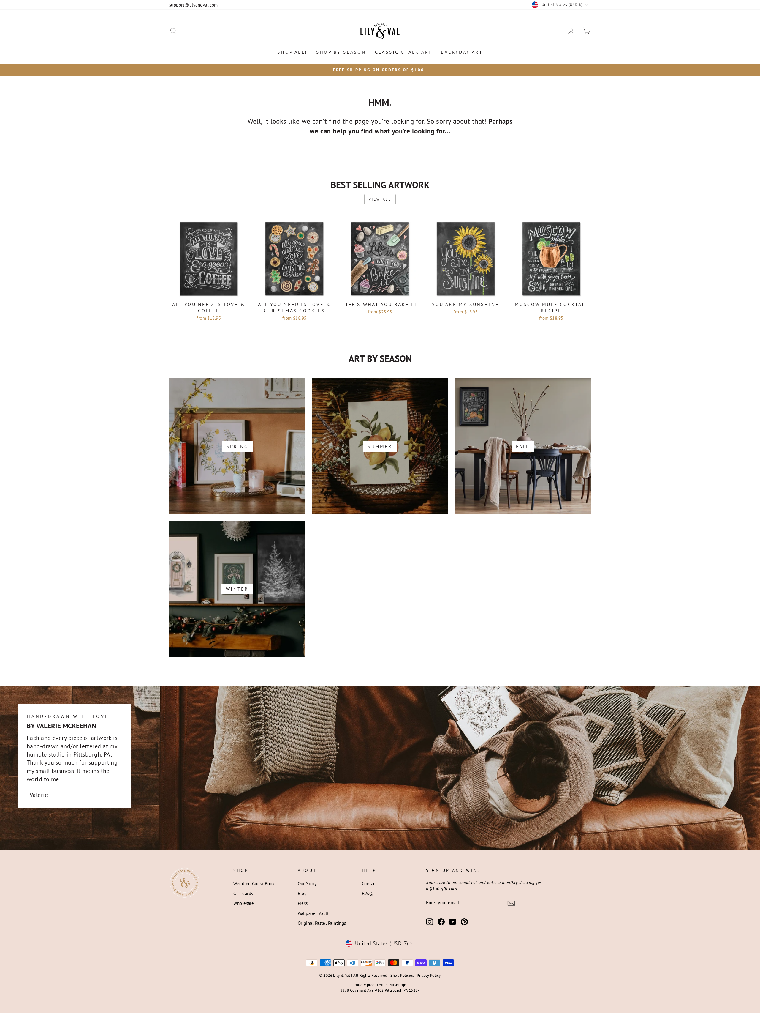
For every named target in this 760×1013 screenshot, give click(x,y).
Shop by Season (341, 52)
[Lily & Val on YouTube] (452, 921)
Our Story (307, 883)
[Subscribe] (511, 903)
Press (303, 903)
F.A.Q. (367, 893)
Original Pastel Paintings (322, 923)
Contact (369, 883)
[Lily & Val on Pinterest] (464, 921)
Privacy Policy (429, 975)
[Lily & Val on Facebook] (441, 921)
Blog (302, 893)
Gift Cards (243, 893)
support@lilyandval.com (193, 5)
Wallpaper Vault (313, 913)
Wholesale (243, 903)
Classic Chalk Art (403, 52)
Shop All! (292, 52)
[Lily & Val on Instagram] (429, 921)
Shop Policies (402, 975)
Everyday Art (461, 52)
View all (380, 199)
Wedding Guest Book (254, 883)
